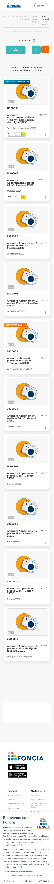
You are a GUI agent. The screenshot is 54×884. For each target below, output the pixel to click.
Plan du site (36, 795)
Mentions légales (38, 799)
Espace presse (13, 808)
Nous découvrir (14, 795)
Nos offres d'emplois (16, 804)
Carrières (11, 799)
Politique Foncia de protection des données (39, 806)
